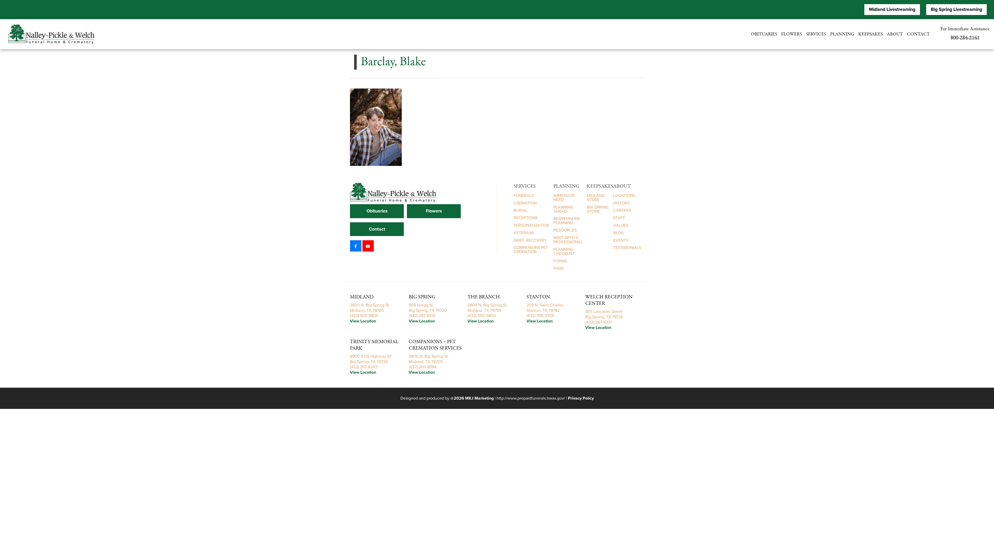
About (895, 34)
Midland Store (596, 197)
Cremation (525, 203)
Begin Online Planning (566, 220)
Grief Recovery (530, 240)
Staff (619, 217)
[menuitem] (53, 34)
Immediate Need (564, 197)
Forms (560, 261)
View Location (363, 321)
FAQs (558, 268)
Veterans (524, 233)
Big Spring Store (597, 209)
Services (816, 34)
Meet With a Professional (568, 240)
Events (620, 240)
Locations (624, 195)
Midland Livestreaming (892, 9)
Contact (918, 34)
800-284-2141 (965, 38)
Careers (622, 210)
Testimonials (627, 247)
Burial (521, 210)
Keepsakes (870, 34)
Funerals (524, 195)
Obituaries (764, 34)
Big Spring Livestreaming (956, 9)
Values (620, 225)
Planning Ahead (563, 209)
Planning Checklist (564, 251)
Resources (565, 230)
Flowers (791, 34)
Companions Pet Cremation (531, 249)
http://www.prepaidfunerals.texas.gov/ (530, 398)
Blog (618, 233)
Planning (842, 34)
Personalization (531, 225)
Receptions (526, 217)
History (621, 203)
